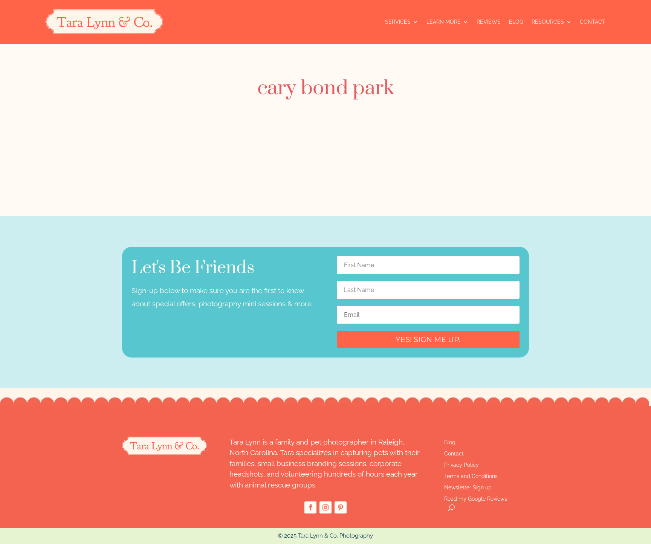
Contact (592, 22)
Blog (516, 22)
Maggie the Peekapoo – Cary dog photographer (221, 130)
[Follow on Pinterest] (341, 507)
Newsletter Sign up (468, 488)
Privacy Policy (461, 465)
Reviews (489, 22)
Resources (548, 22)
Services (398, 22)
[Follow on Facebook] (310, 507)
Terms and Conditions (471, 476)
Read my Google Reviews (475, 499)
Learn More (443, 22)
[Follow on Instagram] (325, 507)
